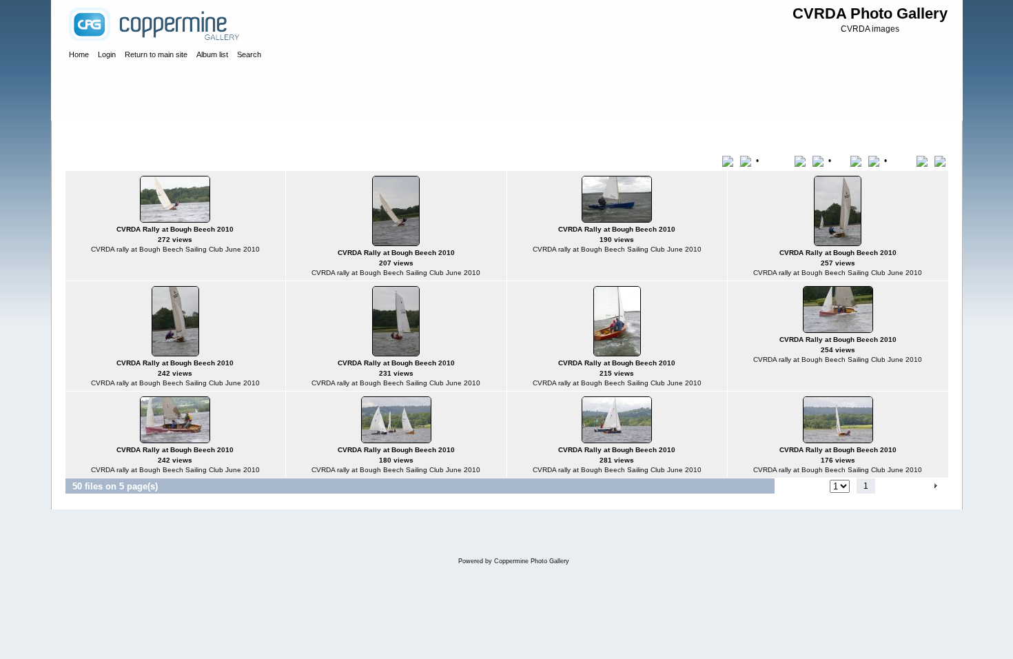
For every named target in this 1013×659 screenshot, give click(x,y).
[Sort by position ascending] (924, 160)
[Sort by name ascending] (802, 160)
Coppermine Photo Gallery (531, 561)
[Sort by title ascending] (730, 160)
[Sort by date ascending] (858, 160)
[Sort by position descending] (941, 160)
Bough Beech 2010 (266, 134)
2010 (211, 134)
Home (90, 134)
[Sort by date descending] (875, 160)
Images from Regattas (152, 134)
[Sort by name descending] (819, 160)
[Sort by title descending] (747, 160)
